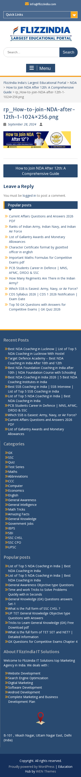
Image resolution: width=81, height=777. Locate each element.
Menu (45, 68)
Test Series (16, 467)
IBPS (11, 528)
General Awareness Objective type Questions (41, 585)
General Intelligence (22, 504)
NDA (73, 82)
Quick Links (14, 15)
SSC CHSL (15, 538)
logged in (29, 195)
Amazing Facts (18, 514)
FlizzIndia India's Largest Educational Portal (34, 82)
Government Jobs (21, 523)
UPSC (12, 547)
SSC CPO (14, 542)
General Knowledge (22, 519)
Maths (12, 471)
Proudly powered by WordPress (31, 766)
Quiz (11, 462)
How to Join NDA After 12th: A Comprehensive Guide (41, 171)
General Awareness (22, 500)
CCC (11, 481)
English (13, 495)
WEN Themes (46, 771)
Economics (16, 490)
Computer (15, 486)
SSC (11, 457)
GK (10, 453)
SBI (10, 533)
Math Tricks (16, 509)
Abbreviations (18, 476)
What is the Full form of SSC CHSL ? (34, 608)
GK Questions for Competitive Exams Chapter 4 (42, 641)
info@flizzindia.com (43, 4)
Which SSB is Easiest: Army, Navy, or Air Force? (43, 288)
